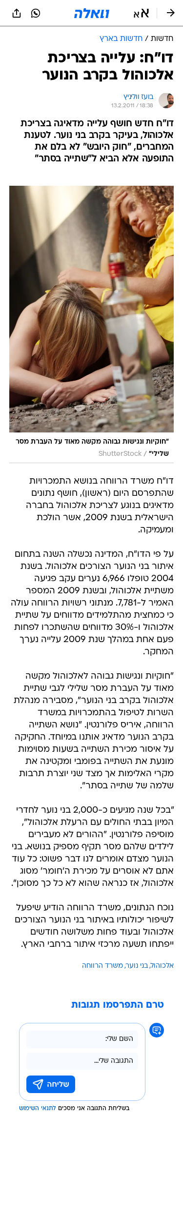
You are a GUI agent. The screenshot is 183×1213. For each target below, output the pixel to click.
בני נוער (137, 966)
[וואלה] (91, 13)
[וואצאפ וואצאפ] (36, 13)
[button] (141, 13)
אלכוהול (162, 966)
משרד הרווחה (102, 966)
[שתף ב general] (16, 13)
